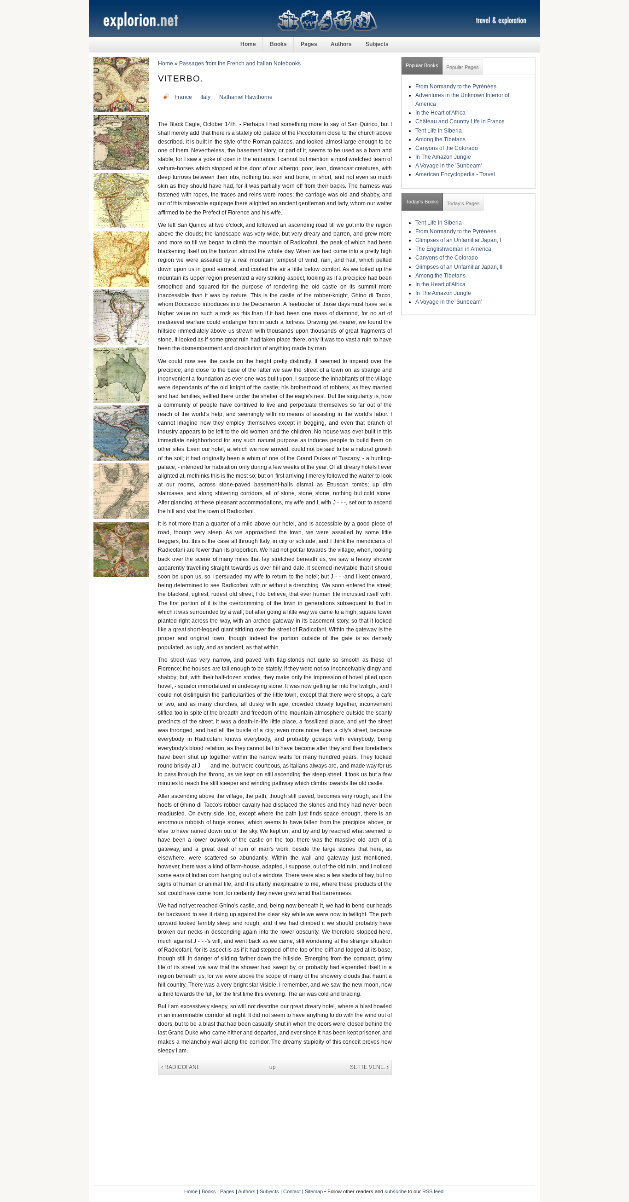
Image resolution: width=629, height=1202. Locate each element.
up (272, 1067)
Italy (205, 97)
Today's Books (422, 201)
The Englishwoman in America (453, 249)
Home (248, 44)
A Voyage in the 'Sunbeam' (448, 165)
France (183, 97)
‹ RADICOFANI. (180, 1067)
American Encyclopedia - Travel (455, 174)
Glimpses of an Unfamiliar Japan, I (458, 240)
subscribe (395, 1191)
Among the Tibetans (440, 139)
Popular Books (422, 65)
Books (278, 44)
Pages (309, 44)
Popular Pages (462, 67)
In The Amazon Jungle (443, 157)
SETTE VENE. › (369, 1067)
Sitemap (314, 1191)
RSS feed (432, 1191)
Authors (341, 44)
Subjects (377, 44)
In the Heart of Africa (440, 113)
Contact (292, 1191)
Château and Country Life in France (460, 121)
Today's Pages (463, 203)
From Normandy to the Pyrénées (455, 86)
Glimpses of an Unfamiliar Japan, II (458, 267)
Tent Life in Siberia (438, 130)
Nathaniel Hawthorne (246, 97)
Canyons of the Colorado (446, 148)
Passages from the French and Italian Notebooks (240, 63)
